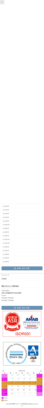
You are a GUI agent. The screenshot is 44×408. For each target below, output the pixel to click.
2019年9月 (6, 247)
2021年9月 (6, 206)
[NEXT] (40, 371)
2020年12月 (6, 224)
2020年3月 (6, 232)
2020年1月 (6, 236)
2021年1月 (6, 221)
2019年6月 (6, 254)
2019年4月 (6, 261)
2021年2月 (6, 217)
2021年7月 (6, 210)
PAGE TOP (41, 393)
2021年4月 (6, 213)
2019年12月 (6, 239)
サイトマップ (5, 275)
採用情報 (4, 279)
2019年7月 (6, 250)
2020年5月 (6, 228)
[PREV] (3, 371)
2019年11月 (6, 243)
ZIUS (22, 405)
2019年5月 (6, 258)
